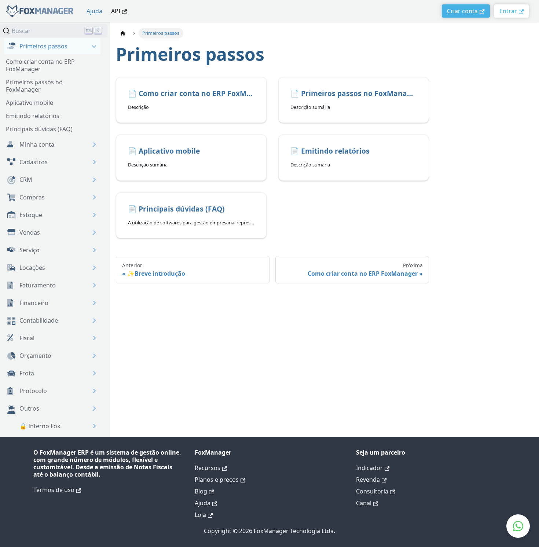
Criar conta (462, 11)
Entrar (508, 11)
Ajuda (94, 11)
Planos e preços (217, 480)
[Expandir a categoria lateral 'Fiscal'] (52, 338)
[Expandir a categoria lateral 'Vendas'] (52, 232)
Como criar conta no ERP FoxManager (40, 65)
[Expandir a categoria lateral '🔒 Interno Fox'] (52, 426)
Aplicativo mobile (29, 103)
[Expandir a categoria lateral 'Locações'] (52, 268)
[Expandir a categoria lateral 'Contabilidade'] (52, 320)
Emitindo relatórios (32, 116)
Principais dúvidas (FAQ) (39, 129)
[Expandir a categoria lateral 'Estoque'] (52, 215)
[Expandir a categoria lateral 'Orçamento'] (52, 356)
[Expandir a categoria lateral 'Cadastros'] (52, 162)
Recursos (207, 468)
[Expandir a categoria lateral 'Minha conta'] (52, 144)
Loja (200, 515)
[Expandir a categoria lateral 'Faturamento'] (52, 285)
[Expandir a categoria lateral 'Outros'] (52, 408)
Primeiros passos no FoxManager (34, 85)
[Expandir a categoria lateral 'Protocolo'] (52, 391)
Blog (201, 491)
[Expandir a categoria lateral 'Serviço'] (52, 250)
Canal (363, 503)
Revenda (368, 480)
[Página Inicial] (123, 33)
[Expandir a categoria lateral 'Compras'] (52, 197)
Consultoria (372, 491)
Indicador (369, 468)
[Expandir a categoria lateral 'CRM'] (52, 180)
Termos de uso (53, 490)
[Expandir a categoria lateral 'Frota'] (52, 373)
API (115, 11)
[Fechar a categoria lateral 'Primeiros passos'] (52, 46)
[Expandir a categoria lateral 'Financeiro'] (52, 303)
